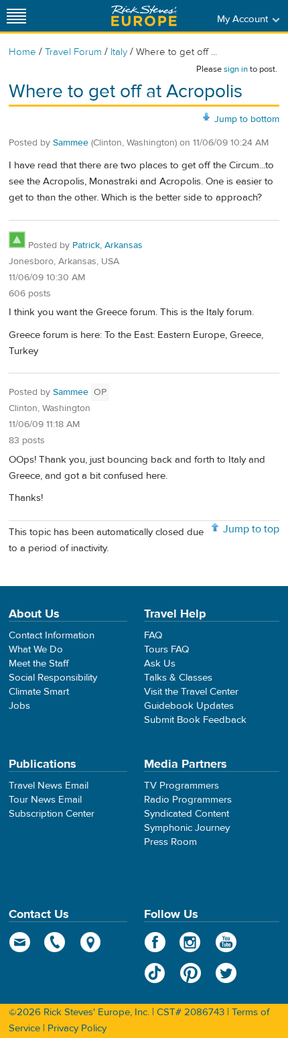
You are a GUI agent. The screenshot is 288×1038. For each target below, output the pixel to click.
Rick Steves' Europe (144, 16)
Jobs (19, 705)
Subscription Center (51, 813)
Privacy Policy (77, 1028)
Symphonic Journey (187, 827)
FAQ (153, 635)
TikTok (155, 973)
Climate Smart (39, 691)
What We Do (36, 649)
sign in (236, 69)
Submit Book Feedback (195, 719)
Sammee (70, 143)
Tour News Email (45, 799)
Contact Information (51, 635)
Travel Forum (73, 52)
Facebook (155, 942)
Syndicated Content (186, 813)
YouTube (226, 942)
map (91, 942)
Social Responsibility (53, 677)
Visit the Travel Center (191, 691)
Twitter (226, 973)
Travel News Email (48, 785)
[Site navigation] (16, 16)
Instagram (190, 942)
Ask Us (159, 663)
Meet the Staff (39, 663)
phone (55, 942)
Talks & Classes (178, 677)
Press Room (170, 841)
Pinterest (190, 973)
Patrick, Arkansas (107, 245)
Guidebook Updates (189, 705)
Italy (119, 52)
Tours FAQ (166, 649)
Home (22, 52)
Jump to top (251, 529)
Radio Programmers (188, 799)
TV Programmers (181, 785)
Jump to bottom (246, 119)
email (20, 942)
